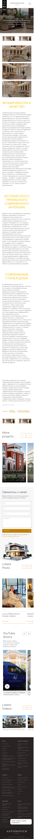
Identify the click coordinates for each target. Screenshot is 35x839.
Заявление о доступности (5, 769)
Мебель (20, 775)
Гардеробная (21, 782)
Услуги (19, 801)
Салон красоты (22, 760)
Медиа (4, 750)
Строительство (6, 746)
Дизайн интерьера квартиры (23, 748)
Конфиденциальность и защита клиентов (8, 759)
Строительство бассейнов (6, 814)
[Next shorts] (29, 633)
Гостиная (20, 791)
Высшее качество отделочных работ (23, 808)
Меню (3, 741)
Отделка (4, 775)
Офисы (19, 784)
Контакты (4, 752)
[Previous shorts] (24, 633)
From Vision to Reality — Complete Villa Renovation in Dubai (14, 694)
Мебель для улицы (23, 780)
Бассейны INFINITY (7, 817)
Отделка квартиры (7, 780)
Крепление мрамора (7, 795)
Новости (4, 748)
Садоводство (6, 807)
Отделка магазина (7, 784)
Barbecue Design (6, 790)
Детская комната (22, 786)
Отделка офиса (6, 782)
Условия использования (8, 761)
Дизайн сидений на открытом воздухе (7, 793)
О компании (5, 743)
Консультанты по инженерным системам (8, 787)
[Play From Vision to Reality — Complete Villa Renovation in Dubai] (14, 670)
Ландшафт (5, 801)
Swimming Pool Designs (8, 811)
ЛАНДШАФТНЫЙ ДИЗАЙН (6, 804)
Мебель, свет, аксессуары (24, 814)
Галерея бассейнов (7, 821)
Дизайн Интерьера (23, 741)
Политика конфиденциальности (11, 536)
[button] (23, 435)
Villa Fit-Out (5, 777)
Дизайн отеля (21, 752)
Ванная (20, 789)
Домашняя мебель (23, 777)
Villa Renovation (22, 758)
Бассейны (4, 809)
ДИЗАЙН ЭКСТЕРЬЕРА (24, 750)
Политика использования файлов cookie (8, 765)
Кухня (19, 793)
